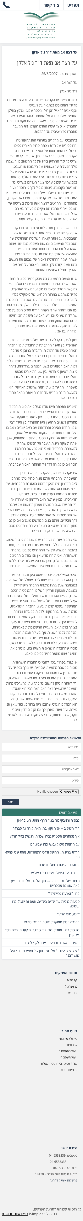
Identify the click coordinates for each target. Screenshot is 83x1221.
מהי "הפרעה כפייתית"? (64, 893)
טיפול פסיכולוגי (68, 1038)
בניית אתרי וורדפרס (15, 1213)
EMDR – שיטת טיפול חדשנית (59, 864)
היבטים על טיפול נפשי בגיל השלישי (55, 872)
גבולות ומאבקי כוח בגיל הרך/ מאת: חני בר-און (48, 820)
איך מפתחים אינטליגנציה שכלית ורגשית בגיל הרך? (45, 836)
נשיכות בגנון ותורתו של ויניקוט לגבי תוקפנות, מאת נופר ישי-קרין (42, 932)
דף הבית (72, 980)
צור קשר (72, 993)
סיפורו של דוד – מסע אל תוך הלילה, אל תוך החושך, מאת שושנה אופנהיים (45, 883)
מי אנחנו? (71, 986)
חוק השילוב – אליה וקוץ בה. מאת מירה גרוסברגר (46, 828)
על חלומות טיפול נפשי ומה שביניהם (55, 844)
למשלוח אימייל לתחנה (63, 1180)
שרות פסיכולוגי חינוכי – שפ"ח (59, 1063)
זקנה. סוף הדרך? (68, 914)
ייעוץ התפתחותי (67, 1051)
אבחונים (72, 1045)
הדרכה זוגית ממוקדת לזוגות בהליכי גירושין (51, 922)
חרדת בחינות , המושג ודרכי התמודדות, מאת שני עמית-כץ (42, 854)
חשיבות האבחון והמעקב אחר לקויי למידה (52, 942)
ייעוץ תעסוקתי (68, 1057)
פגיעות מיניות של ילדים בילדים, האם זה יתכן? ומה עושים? (46, 903)
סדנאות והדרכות (67, 1070)
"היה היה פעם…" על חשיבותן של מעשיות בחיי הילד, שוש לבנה (44, 953)
